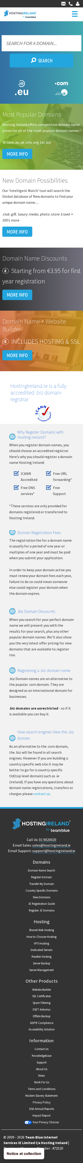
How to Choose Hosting (41, 937)
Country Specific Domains (42, 891)
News (41, 1076)
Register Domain (41, 877)
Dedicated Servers (41, 950)
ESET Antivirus (41, 1009)
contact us (41, 793)
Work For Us (41, 1082)
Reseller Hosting (41, 957)
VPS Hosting (41, 943)
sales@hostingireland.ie (51, 845)
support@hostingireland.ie (53, 850)
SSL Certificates (41, 996)
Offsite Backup (41, 1016)
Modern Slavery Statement (41, 1096)
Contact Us (41, 1049)
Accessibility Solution (42, 1029)
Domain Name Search (41, 870)
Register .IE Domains (41, 910)
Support (42, 1062)
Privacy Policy (41, 1102)
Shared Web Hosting (41, 930)
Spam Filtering (41, 1003)
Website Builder (41, 990)
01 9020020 (47, 839)
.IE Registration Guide (41, 904)
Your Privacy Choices (45, 1122)
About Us (41, 1069)
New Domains (41, 897)
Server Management (41, 970)
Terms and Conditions (41, 1089)
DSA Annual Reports (41, 1109)
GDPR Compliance (41, 1023)
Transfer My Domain (41, 884)
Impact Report (41, 1115)
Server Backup (41, 963)
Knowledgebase (41, 1056)
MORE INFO (17, 154)
